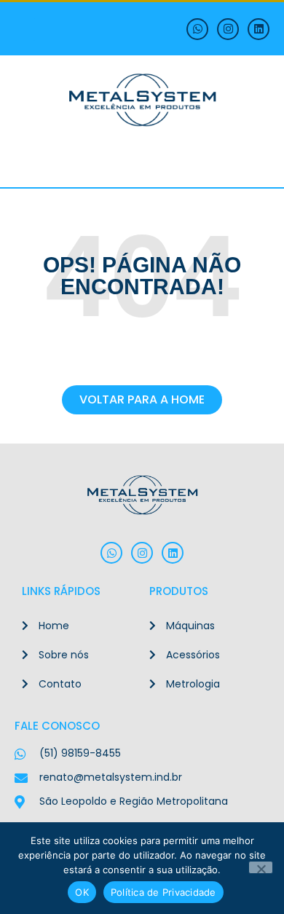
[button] (25, 29)
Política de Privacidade (163, 892)
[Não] (260, 867)
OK (82, 892)
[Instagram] (228, 29)
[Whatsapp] (197, 29)
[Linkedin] (258, 29)
